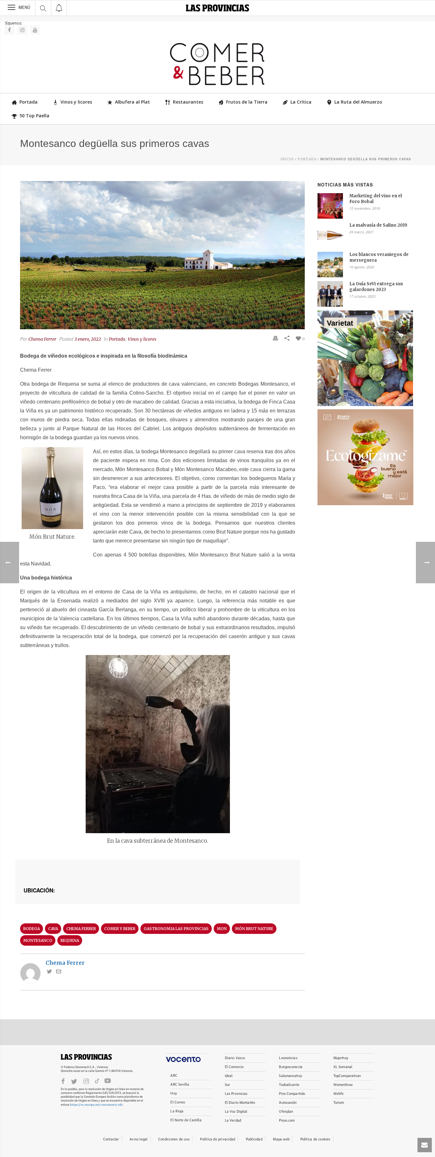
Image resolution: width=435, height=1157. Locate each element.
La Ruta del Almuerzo (358, 102)
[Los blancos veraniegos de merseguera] (330, 264)
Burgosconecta (290, 1067)
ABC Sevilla (179, 1084)
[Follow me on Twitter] (49, 972)
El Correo (177, 1102)
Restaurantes (188, 102)
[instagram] (86, 1081)
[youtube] (107, 1080)
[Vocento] (186, 1057)
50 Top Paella (34, 116)
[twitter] (74, 1081)
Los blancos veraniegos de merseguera (379, 257)
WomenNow (343, 1085)
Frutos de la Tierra (246, 102)
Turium (338, 1102)
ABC (173, 1075)
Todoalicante (289, 1085)
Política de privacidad (217, 1139)
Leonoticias (288, 1058)
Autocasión (287, 1102)
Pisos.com (287, 1120)
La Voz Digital (236, 1111)
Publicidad (254, 1139)
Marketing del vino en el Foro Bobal (375, 198)
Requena (70, 940)
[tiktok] (97, 1080)
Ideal (229, 1076)
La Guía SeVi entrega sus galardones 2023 (376, 286)
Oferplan (286, 1111)
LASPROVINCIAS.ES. (86, 1056)
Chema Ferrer (42, 339)
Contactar (111, 1139)
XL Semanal (342, 1067)
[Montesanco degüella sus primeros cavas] (162, 255)
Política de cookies (315, 1139)
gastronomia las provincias (176, 928)
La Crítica (300, 102)
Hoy (173, 1093)
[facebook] (63, 1081)
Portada (28, 102)
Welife (338, 1093)
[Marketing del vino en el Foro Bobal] (330, 206)
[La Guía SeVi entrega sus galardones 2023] (330, 294)
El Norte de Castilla (185, 1120)
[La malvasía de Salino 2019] (330, 235)
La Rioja (176, 1111)
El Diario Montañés (240, 1102)
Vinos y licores (76, 102)
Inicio (287, 159)
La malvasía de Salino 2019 (378, 225)
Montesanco (37, 940)
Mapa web (281, 1139)
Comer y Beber (119, 928)
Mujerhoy (340, 1058)
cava (53, 928)
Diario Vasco (235, 1058)
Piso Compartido (292, 1093)
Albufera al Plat (132, 102)
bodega (31, 928)
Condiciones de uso (173, 1139)
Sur (227, 1085)
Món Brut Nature (254, 928)
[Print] (275, 338)
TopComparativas (347, 1076)
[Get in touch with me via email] (58, 972)
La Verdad (233, 1120)
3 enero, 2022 (88, 339)
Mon (222, 928)
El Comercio (234, 1067)
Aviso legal (138, 1139)
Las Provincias (236, 1093)
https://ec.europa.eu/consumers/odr (96, 1104)
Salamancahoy (290, 1076)
